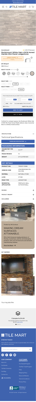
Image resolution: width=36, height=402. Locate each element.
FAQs (20, 369)
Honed (21, 89)
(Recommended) (18, 103)
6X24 (4, 84)
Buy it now (18, 114)
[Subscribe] (30, 349)
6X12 (21, 84)
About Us (3, 362)
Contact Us (4, 374)
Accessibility (7, 378)
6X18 (9, 84)
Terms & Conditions (24, 379)
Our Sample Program (24, 363)
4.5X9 (27, 84)
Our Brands (4, 365)
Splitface (5, 89)
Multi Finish (13, 89)
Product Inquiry (7, 194)
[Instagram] (2, 355)
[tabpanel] (18, 160)
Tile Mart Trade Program (25, 366)
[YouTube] (14, 355)
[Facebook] (6, 355)
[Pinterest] (10, 355)
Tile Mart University (6, 368)
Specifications (6, 133)
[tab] (16, 44)
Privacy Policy (22, 382)
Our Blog (3, 371)
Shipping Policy (23, 372)
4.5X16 (15, 84)
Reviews (4, 190)
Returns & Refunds (24, 375)
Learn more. (20, 322)
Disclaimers (5, 199)
